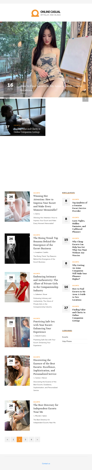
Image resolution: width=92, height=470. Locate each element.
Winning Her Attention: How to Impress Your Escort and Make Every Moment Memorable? (45, 203)
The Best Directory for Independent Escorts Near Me (45, 408)
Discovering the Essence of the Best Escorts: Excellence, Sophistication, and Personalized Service (44, 367)
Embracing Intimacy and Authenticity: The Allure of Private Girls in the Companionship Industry (45, 283)
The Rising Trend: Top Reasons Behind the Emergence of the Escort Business (45, 243)
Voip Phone (67, 341)
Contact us (46, 463)
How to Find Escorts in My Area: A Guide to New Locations (79, 294)
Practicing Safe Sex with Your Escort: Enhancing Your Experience (44, 326)
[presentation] (7, 99)
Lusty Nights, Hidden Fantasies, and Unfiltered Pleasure (79, 226)
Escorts (23, 82)
